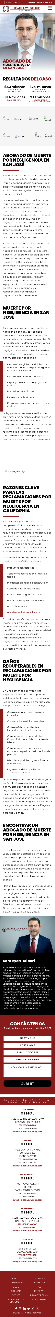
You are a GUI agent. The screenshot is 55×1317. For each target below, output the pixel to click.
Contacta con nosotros (40, 3)
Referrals (39, 1282)
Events (16, 1295)
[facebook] (16, 1309)
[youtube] (37, 1309)
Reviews (39, 1291)
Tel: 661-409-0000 (27, 1224)
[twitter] (28, 1309)
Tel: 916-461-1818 (27, 1193)
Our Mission (16, 1282)
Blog (16, 1287)
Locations (39, 1278)
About (16, 1278)
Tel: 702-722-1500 (27, 1255)
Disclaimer (39, 1299)
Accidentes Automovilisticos (23, 612)
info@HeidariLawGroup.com (27, 1131)
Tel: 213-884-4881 (28, 1125)
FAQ (39, 1287)
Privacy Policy (39, 1295)
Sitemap (16, 1291)
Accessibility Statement (16, 1300)
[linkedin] (24, 1309)
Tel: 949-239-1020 (27, 1159)
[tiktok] (32, 1309)
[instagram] (20, 1309)
